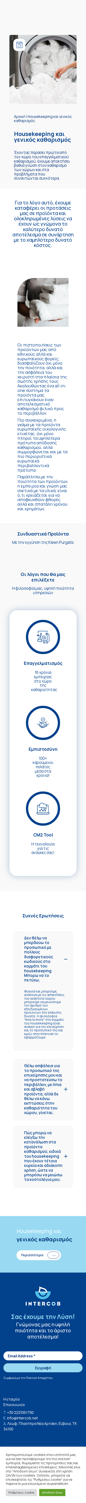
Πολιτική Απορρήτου (39, 1378)
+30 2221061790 (20, 1412)
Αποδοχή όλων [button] (52, 1492)
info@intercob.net (22, 1418)
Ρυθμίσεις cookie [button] (21, 1492)
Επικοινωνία (14, 1404)
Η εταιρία (11, 1399)
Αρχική (19, 116)
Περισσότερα (32, 1255)
